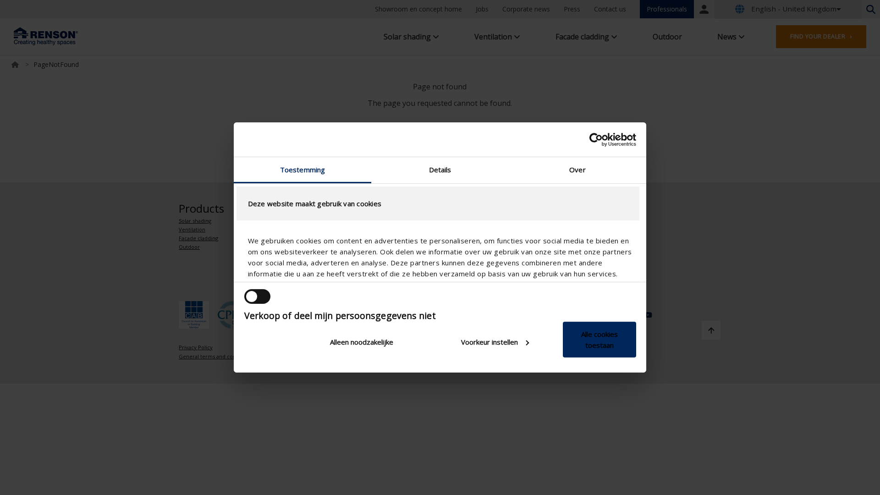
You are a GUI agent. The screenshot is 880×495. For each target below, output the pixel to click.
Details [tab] (440, 169)
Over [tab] (577, 169)
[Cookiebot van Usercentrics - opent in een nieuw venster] (596, 139)
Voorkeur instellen (489, 341)
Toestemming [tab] (302, 169)
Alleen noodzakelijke (361, 341)
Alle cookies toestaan (599, 340)
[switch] (257, 296)
